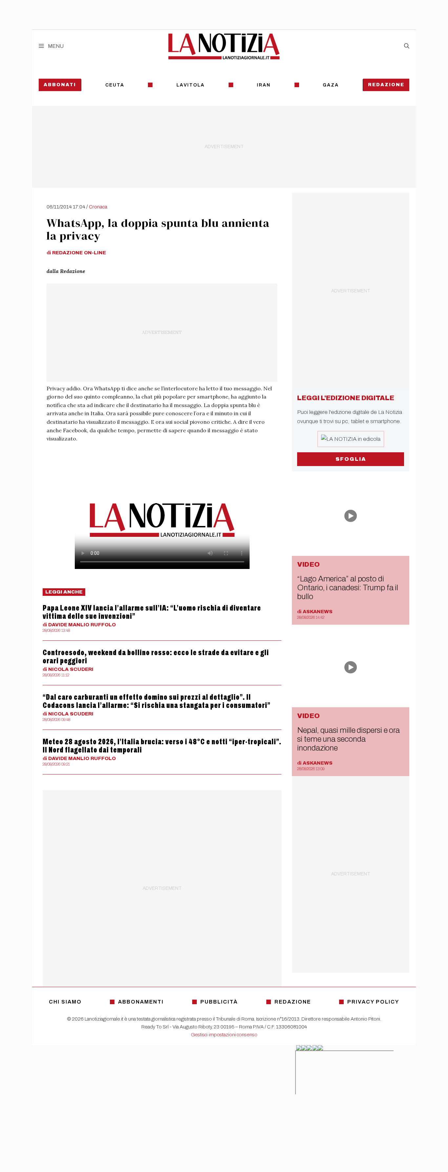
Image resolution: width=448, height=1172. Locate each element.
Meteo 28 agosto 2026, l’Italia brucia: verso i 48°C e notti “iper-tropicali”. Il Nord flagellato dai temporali (162, 745)
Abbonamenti (141, 1002)
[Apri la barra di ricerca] (406, 46)
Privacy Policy (373, 1002)
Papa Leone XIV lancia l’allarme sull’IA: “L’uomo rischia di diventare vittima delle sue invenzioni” (152, 612)
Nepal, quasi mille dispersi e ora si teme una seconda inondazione (348, 739)
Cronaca (98, 206)
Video (308, 564)
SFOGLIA (351, 459)
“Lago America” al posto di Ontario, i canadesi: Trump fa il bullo (347, 588)
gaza (331, 85)
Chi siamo (65, 1002)
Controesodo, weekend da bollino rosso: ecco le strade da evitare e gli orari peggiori (156, 656)
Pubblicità (219, 1002)
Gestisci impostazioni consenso (224, 1034)
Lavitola (190, 85)
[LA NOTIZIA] (223, 46)
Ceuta (114, 85)
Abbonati (60, 84)
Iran (264, 85)
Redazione (386, 84)
